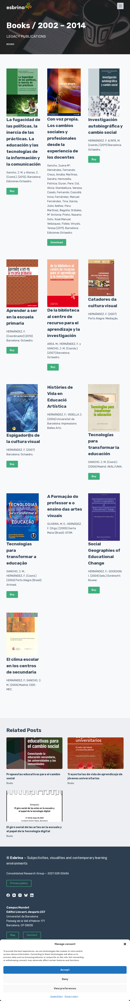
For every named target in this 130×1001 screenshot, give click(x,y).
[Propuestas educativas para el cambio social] (34, 753)
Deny (65, 979)
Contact (32, 935)
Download (57, 242)
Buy (12, 191)
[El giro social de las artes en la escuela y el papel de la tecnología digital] (34, 806)
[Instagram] (20, 895)
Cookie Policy (56, 996)
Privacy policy (71, 996)
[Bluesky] (26, 895)
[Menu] (120, 6)
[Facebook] (8, 895)
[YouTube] (14, 895)
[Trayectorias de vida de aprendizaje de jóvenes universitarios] (96, 753)
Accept (65, 969)
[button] (125, 944)
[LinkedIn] (32, 895)
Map (12, 935)
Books (10, 44)
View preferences (65, 988)
